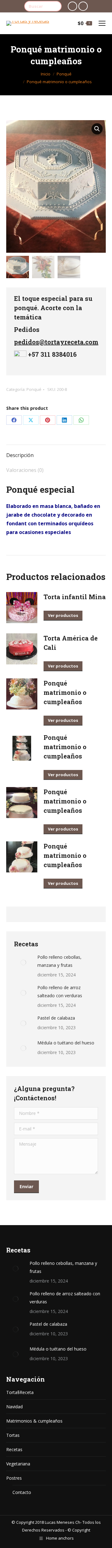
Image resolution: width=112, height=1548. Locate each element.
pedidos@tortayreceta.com (56, 342)
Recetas (14, 1449)
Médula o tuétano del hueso (65, 1043)
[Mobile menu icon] (102, 23)
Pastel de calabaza (56, 1018)
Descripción (20, 455)
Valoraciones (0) (25, 470)
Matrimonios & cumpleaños (34, 1421)
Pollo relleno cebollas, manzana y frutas (59, 961)
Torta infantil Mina (75, 597)
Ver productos (63, 615)
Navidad (14, 1407)
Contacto (21, 1492)
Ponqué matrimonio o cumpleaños (65, 692)
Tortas (13, 1435)
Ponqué (33, 389)
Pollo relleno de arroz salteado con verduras (59, 991)
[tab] (56, 452)
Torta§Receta (20, 1392)
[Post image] (23, 962)
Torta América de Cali (71, 642)
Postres (14, 1478)
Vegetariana (18, 1464)
